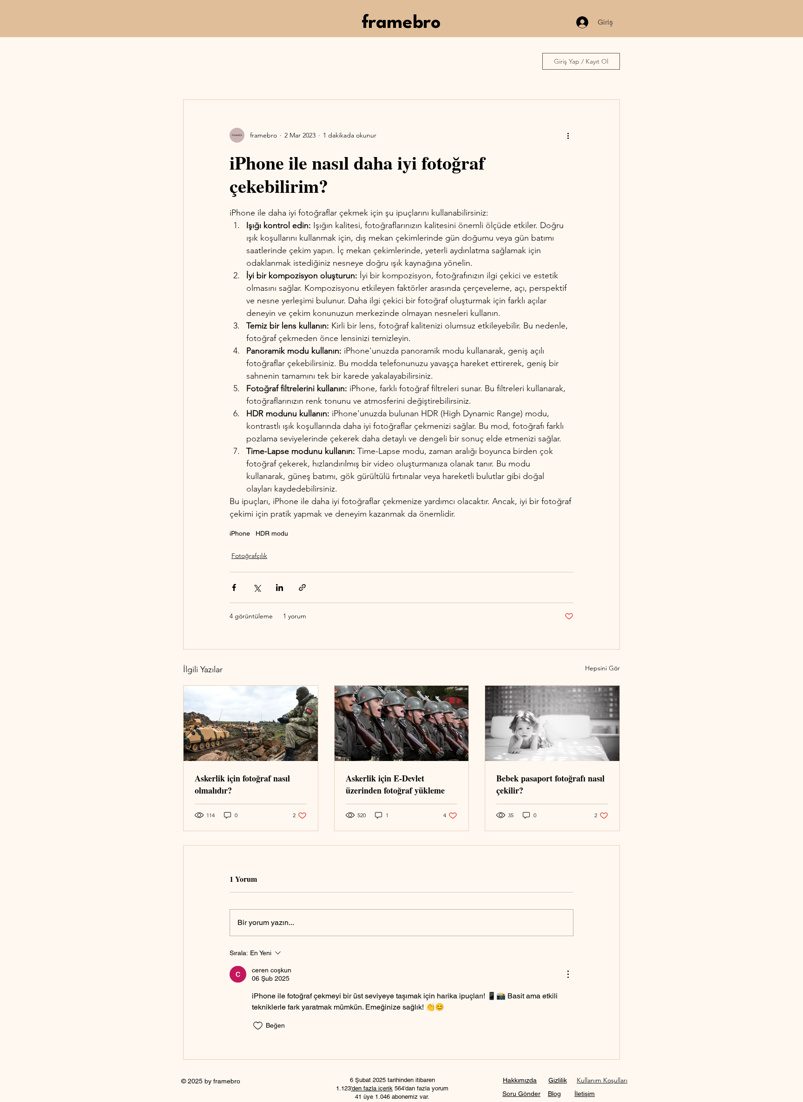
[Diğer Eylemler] (567, 135)
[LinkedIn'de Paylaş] (279, 587)
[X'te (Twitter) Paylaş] (256, 587)
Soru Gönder (521, 1093)
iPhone (240, 533)
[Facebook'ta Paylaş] (234, 587)
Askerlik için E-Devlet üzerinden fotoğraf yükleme (395, 784)
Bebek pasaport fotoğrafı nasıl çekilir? (550, 784)
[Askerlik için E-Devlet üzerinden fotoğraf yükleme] (402, 723)
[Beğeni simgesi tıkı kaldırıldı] (258, 1025)
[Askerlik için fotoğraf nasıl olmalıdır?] (251, 723)
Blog (554, 1093)
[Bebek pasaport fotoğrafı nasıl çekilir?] (552, 723)
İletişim (584, 1093)
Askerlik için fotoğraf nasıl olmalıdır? (242, 784)
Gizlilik (557, 1080)
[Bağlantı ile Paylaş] (302, 587)
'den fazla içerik (372, 1088)
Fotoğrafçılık (249, 555)
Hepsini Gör (602, 668)
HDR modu (272, 533)
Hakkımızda (520, 1080)
